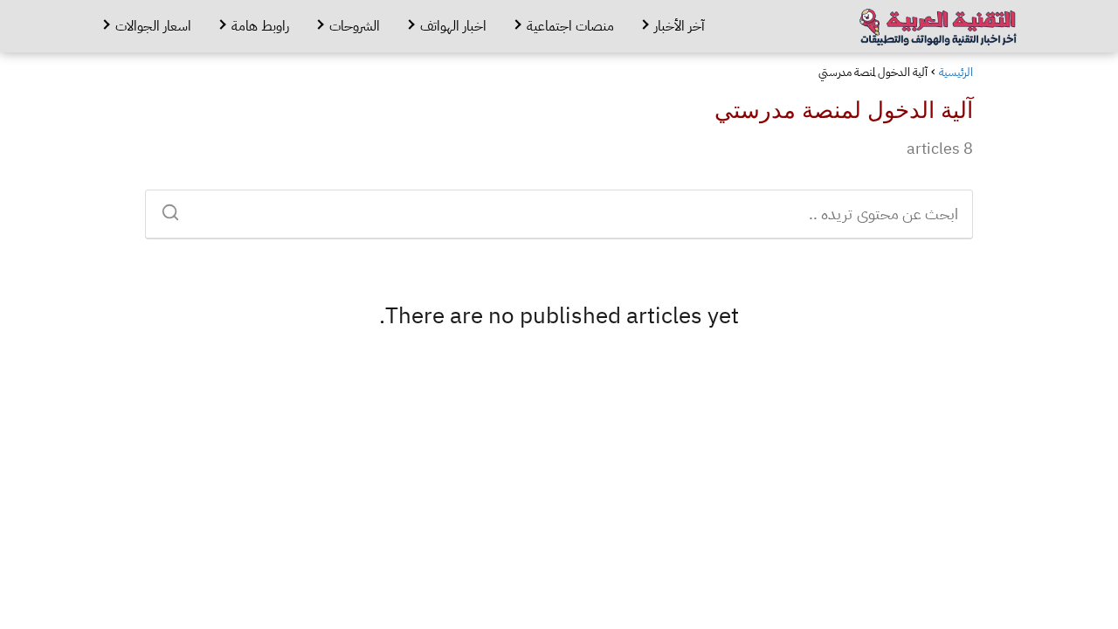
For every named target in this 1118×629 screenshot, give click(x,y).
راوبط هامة (260, 26)
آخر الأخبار (679, 26)
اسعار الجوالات (153, 26)
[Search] (176, 207)
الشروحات (354, 26)
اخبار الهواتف (453, 26)
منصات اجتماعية (570, 26)
